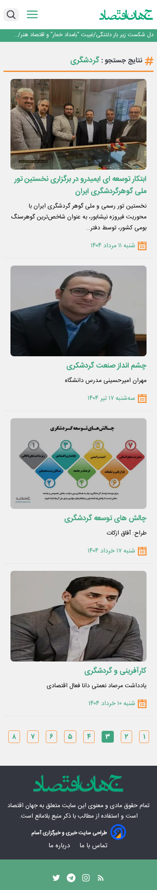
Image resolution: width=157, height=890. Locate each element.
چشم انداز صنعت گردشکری (106, 366)
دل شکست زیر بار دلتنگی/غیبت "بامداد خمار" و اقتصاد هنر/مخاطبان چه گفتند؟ (86, 35)
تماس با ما (94, 845)
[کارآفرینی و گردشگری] (78, 616)
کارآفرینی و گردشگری (115, 671)
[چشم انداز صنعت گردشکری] (78, 311)
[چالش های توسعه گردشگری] (78, 463)
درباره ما (60, 845)
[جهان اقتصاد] (126, 14)
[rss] (100, 880)
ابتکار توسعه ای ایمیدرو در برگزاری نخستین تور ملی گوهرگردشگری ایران (80, 185)
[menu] (32, 14)
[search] (11, 14)
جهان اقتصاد (22, 806)
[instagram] (86, 880)
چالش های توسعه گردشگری (105, 518)
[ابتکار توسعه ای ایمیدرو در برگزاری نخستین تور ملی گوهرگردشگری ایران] (78, 124)
